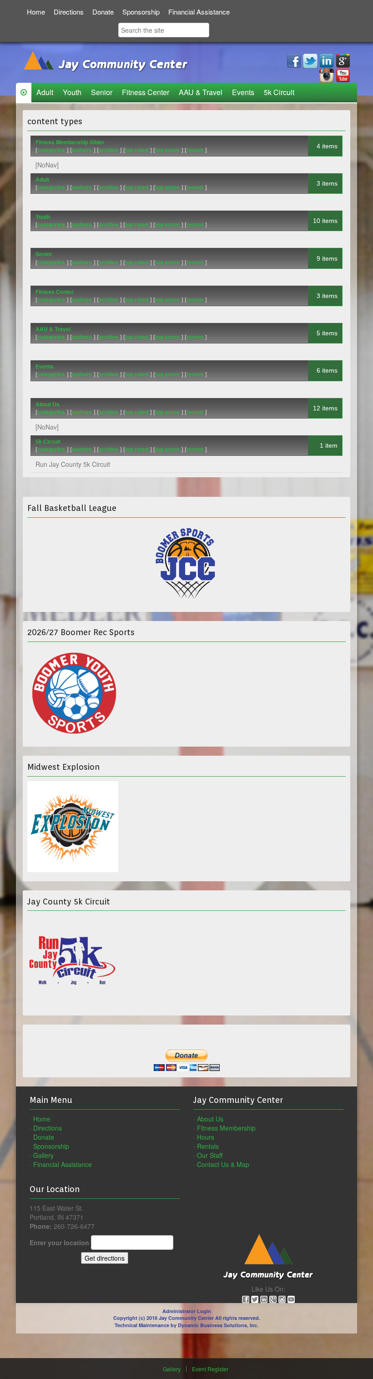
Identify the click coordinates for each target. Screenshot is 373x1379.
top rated (136, 150)
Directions (69, 11)
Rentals (208, 1146)
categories (51, 150)
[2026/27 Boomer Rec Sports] (72, 690)
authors (82, 150)
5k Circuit (279, 92)
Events (243, 92)
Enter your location (59, 1242)
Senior (101, 92)
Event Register (210, 1369)
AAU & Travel (200, 92)
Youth (72, 92)
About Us (47, 404)
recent (194, 150)
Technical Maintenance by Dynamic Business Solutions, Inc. (186, 1325)
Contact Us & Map (223, 1164)
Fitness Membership (226, 1127)
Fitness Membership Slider (70, 142)
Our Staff (209, 1155)
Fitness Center (145, 92)
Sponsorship (141, 11)
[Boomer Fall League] (186, 562)
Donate (103, 11)
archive (108, 150)
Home (36, 11)
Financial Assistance (199, 11)
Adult (44, 92)
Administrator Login (186, 1311)
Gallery (43, 1155)
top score (167, 150)
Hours (205, 1137)
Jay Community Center (121, 65)
